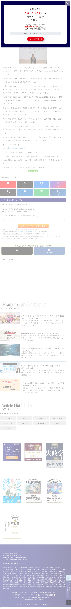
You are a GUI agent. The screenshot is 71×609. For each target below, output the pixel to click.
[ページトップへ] (68, 602)
